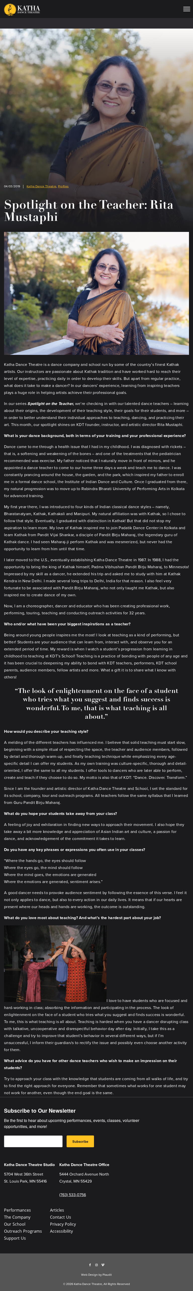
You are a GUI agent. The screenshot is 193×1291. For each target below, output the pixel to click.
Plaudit (107, 1274)
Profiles (63, 186)
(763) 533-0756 (72, 1195)
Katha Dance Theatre (41, 186)
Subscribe (80, 1141)
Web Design (89, 1274)
